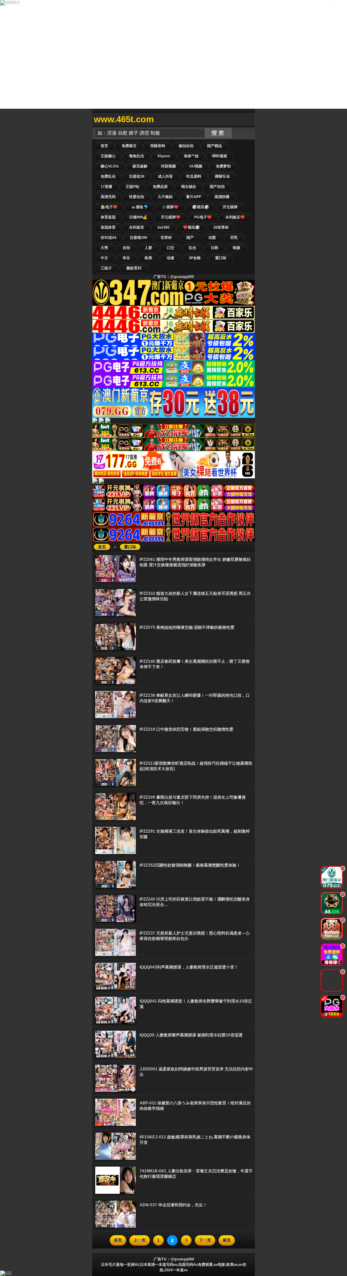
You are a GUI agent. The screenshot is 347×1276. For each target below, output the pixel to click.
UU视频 (195, 166)
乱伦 (192, 248)
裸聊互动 (222, 176)
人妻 (148, 248)
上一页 (140, 1240)
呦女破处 (188, 186)
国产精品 (214, 146)
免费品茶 (160, 186)
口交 (170, 248)
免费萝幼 (223, 166)
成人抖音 (165, 176)
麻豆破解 (139, 166)
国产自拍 (217, 186)
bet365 (163, 227)
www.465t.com (124, 119)
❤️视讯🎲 (191, 227)
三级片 (106, 268)
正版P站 (132, 186)
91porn (164, 156)
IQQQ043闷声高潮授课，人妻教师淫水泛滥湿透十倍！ (189, 967)
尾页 (227, 1240)
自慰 (212, 237)
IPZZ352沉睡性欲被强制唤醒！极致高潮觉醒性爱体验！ (190, 865)
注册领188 (138, 237)
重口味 (220, 258)
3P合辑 (195, 258)
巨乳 (234, 237)
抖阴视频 (168, 166)
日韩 (214, 248)
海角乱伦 (136, 156)
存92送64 (108, 237)
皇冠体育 (108, 227)
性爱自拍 (136, 197)
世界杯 (166, 237)
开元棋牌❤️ (171, 217)
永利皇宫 (136, 227)
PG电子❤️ (203, 217)
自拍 (126, 248)
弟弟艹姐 (191, 156)
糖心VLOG (110, 166)
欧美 (148, 258)
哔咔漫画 (219, 156)
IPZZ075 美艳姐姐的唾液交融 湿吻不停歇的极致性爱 (187, 627)
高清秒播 (222, 197)
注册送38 (136, 176)
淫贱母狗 (157, 146)
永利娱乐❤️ (235, 217)
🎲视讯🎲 (200, 207)
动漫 (170, 258)
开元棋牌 (230, 207)
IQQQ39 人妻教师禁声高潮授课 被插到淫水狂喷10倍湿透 (191, 1035)
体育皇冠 (108, 217)
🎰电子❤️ (109, 207)
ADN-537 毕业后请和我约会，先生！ (173, 1205)
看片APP (193, 197)
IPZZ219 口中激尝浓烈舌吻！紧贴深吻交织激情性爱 (186, 729)
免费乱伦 (108, 176)
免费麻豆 (129, 146)
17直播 (106, 186)
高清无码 (108, 197)
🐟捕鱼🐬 (139, 207)
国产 (190, 237)
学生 (126, 258)
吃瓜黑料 (193, 176)
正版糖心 (108, 156)
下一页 (205, 1240)
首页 (104, 146)
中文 (104, 258)
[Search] (248, 119)
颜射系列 (133, 268)
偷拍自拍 (186, 146)
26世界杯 (221, 227)
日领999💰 (138, 217)
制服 (236, 248)
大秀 (104, 248)
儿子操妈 (165, 197)
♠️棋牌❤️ (170, 207)
